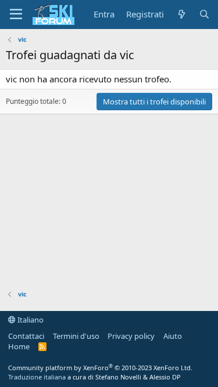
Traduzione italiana (37, 376)
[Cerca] (204, 14)
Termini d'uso (76, 336)
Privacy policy (131, 336)
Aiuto (172, 336)
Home (19, 346)
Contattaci (26, 336)
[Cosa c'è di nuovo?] (181, 14)
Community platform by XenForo (100, 367)
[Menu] (16, 14)
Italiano (30, 319)
